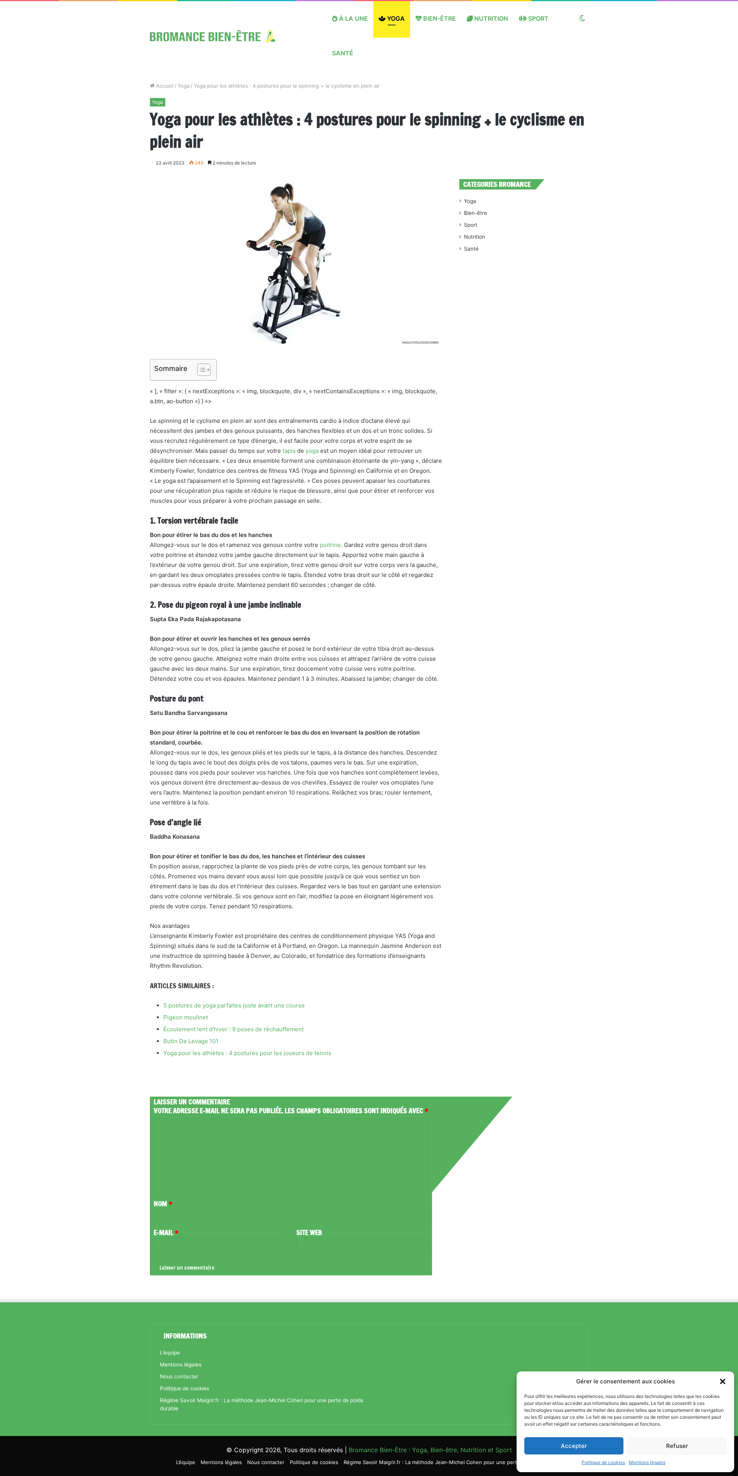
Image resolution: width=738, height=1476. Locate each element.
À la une (352, 18)
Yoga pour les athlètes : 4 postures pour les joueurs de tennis (247, 1053)
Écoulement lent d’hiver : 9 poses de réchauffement (233, 1029)
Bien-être (439, 18)
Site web (309, 1232)
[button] (722, 1381)
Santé (342, 53)
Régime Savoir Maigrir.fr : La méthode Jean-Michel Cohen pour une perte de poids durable (453, 1462)
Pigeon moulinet (185, 1017)
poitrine (330, 545)
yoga (312, 450)
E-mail (166, 1232)
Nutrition (490, 18)
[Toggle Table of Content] (200, 369)
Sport (538, 18)
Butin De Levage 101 (190, 1041)
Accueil (164, 86)
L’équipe (170, 1353)
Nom (163, 1203)
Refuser (677, 1445)
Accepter (574, 1445)
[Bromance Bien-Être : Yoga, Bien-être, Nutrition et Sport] (218, 35)
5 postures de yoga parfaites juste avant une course (234, 1005)
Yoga (395, 18)
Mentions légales (647, 1462)
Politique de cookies (603, 1462)
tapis (289, 450)
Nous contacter (179, 1376)
